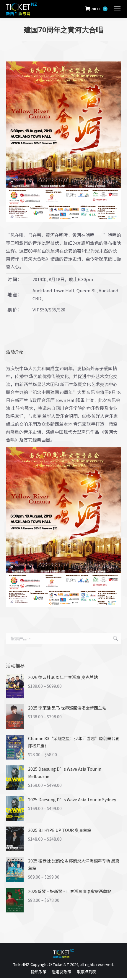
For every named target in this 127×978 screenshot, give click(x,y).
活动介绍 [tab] (15, 351)
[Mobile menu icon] (117, 9)
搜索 (115, 638)
